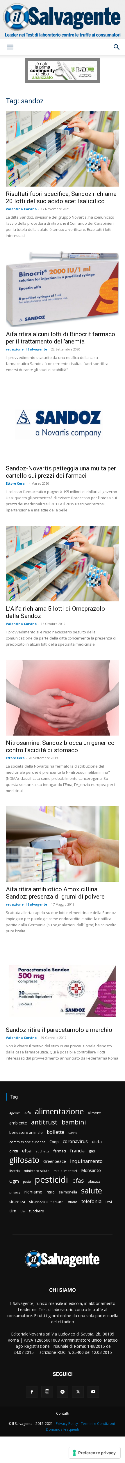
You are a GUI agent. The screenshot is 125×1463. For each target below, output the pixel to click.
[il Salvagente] (62, 19)
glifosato (24, 1160)
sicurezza (17, 1201)
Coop (54, 1141)
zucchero (36, 1211)
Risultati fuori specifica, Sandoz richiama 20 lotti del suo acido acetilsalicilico (61, 197)
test (109, 1201)
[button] (10, 47)
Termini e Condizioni (98, 1423)
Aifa (27, 1112)
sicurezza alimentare (46, 1201)
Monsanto (91, 1170)
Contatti (62, 1413)
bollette (55, 1132)
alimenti (94, 1112)
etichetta (42, 1151)
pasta (27, 1181)
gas (92, 1151)
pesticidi (51, 1180)
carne (72, 1132)
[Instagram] (47, 1392)
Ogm (14, 1181)
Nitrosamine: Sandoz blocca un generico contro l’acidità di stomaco (60, 746)
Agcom (14, 1113)
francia (77, 1151)
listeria (14, 1170)
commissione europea (27, 1142)
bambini (74, 1122)
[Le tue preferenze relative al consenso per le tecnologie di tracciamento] (94, 1452)
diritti (13, 1151)
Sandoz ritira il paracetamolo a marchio (59, 1029)
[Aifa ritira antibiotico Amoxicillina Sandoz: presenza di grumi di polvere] (62, 844)
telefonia (91, 1201)
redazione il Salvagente (26, 349)
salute (91, 1191)
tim (12, 1211)
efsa (26, 1151)
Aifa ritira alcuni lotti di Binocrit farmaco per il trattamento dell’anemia (60, 338)
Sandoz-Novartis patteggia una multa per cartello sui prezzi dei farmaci (61, 472)
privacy (14, 1192)
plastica (94, 1181)
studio (72, 1202)
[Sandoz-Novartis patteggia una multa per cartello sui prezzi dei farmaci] (62, 423)
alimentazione (59, 1111)
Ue (22, 1211)
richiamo (33, 1192)
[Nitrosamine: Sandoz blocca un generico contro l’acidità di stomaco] (62, 698)
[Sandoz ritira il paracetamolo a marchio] (62, 985)
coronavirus (75, 1141)
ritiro (51, 1192)
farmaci (59, 1151)
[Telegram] (62, 1392)
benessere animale (26, 1132)
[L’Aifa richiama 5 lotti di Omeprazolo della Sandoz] (62, 563)
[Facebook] (32, 1392)
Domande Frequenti (62, 1429)
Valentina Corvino (21, 209)
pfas (78, 1181)
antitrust (44, 1122)
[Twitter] (78, 1392)
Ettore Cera (15, 483)
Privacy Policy (67, 1423)
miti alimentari (65, 1170)
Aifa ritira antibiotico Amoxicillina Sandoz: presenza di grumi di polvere (55, 893)
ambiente (18, 1123)
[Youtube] (93, 1392)
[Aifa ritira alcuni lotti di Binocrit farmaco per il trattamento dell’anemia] (62, 289)
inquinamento (86, 1161)
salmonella (68, 1192)
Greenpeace (54, 1161)
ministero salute (36, 1170)
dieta (97, 1141)
